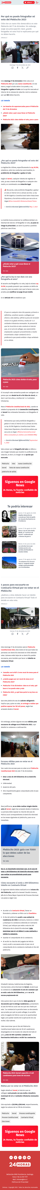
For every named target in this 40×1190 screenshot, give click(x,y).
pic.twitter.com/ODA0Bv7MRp (26, 435)
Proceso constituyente (27, 1113)
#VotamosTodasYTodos (29, 201)
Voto (13, 463)
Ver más (5, 271)
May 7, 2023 (33, 207)
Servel (4, 467)
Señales (29, 2)
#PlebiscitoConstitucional (26, 432)
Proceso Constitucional (10, 1117)
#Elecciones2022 (10, 435)
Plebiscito (5, 463)
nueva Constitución (25, 463)
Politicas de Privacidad (20, 1182)
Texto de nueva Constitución (19, 467)
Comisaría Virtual (27, 1117)
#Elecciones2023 (14, 201)
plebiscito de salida (9, 471)
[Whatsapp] (13, 68)
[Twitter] (22, 68)
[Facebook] (18, 68)
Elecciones (6, 1121)
